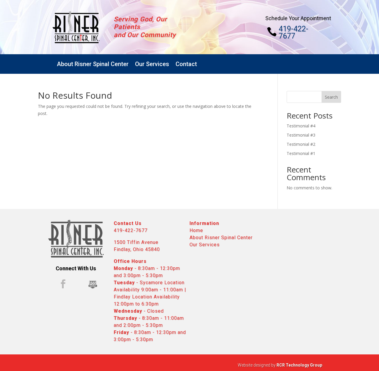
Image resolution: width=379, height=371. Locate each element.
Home (196, 230)
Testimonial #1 (301, 153)
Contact (186, 64)
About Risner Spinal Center (93, 64)
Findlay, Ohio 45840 (137, 249)
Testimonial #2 (301, 144)
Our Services (152, 64)
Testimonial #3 (301, 135)
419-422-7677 (293, 32)
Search (331, 97)
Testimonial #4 (301, 126)
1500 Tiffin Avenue (136, 242)
